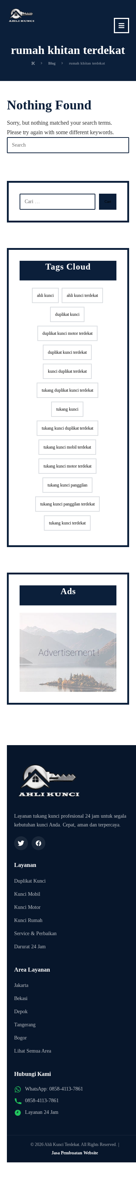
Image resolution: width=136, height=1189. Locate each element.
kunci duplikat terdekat (67, 371)
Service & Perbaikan (35, 933)
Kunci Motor (27, 907)
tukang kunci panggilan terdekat (67, 504)
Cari (107, 202)
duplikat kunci (67, 314)
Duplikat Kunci (30, 881)
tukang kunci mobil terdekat (67, 447)
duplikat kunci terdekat (67, 352)
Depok (21, 1011)
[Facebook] (38, 843)
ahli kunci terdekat (82, 295)
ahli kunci (45, 295)
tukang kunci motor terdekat (67, 466)
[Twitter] (21, 843)
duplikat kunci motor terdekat (67, 333)
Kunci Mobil (27, 894)
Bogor (20, 1038)
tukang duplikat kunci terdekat (67, 390)
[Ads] (68, 652)
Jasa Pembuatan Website (74, 1152)
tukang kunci (67, 409)
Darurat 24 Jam (30, 946)
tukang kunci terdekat (67, 523)
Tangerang (25, 1024)
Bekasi (21, 998)
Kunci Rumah (28, 920)
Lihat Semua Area (32, 1051)
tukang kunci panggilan (67, 485)
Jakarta (21, 985)
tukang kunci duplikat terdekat (67, 428)
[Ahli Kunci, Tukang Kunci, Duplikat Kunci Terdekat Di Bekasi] (21, 16)
